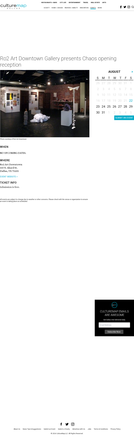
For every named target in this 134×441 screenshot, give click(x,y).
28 (125, 106)
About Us (17, 429)
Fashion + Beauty (71, 8)
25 (109, 106)
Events (93, 8)
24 (103, 106)
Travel (85, 2)
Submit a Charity (64, 429)
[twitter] (125, 7)
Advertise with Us (78, 429)
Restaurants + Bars (49, 2)
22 (131, 101)
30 (98, 112)
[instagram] (128, 7)
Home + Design (57, 8)
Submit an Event (49, 429)
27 (120, 106)
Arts (104, 2)
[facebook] (121, 7)
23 (98, 106)
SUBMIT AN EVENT (124, 118)
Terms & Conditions (101, 429)
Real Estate (95, 2)
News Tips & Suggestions (32, 429)
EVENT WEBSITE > (9, 176)
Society (47, 8)
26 (114, 106)
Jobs (89, 429)
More (100, 8)
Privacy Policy (116, 429)
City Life (63, 2)
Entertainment (74, 2)
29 (131, 106)
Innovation (84, 8)
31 (103, 112)
